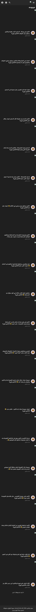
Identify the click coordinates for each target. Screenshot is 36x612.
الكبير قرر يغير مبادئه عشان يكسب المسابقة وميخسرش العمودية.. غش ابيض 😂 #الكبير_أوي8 (16, 323)
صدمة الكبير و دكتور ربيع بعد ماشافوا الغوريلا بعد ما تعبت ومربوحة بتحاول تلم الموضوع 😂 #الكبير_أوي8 (16, 440)
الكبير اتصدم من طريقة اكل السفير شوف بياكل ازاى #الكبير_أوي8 (16, 120)
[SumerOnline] (32, 33)
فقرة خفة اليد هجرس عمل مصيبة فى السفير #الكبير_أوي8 (17, 91)
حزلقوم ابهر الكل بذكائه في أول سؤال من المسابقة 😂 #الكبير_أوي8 (18, 294)
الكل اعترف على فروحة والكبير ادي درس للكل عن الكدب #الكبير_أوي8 (16, 584)
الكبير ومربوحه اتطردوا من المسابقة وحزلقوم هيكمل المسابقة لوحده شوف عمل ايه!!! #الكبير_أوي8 (17, 237)
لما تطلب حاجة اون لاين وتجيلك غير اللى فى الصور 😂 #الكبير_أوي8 (16, 555)
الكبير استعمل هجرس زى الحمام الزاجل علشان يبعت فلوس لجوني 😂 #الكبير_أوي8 (15, 526)
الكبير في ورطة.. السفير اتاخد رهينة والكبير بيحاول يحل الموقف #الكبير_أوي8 (17, 33)
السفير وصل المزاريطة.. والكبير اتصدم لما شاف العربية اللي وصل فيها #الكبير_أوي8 (16, 149)
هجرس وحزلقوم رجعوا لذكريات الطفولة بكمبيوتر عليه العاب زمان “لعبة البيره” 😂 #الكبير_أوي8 (16, 352)
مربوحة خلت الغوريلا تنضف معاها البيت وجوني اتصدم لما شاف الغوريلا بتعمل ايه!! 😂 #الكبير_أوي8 (17, 469)
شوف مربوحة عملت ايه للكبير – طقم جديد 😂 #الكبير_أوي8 (17, 410)
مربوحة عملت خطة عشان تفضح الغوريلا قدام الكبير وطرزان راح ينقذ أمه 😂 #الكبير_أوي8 (16, 381)
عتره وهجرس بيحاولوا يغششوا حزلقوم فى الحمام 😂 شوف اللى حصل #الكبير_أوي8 (16, 265)
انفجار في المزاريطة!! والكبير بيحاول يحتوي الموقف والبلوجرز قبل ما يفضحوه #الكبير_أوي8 (15, 62)
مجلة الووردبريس (16, 610)
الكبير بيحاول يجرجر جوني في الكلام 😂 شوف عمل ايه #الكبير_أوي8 (16, 207)
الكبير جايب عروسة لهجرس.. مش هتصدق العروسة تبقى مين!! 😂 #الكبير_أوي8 (15, 497)
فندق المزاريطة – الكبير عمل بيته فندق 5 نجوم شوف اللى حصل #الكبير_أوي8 (17, 178)
